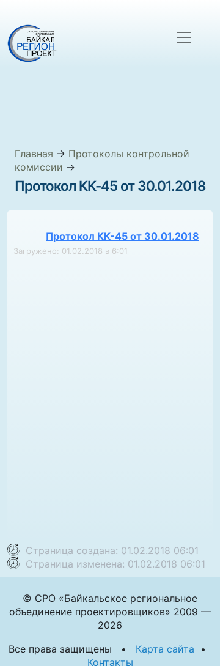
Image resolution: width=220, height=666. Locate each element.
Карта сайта (165, 649)
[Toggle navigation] (183, 37)
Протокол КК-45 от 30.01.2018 (122, 236)
